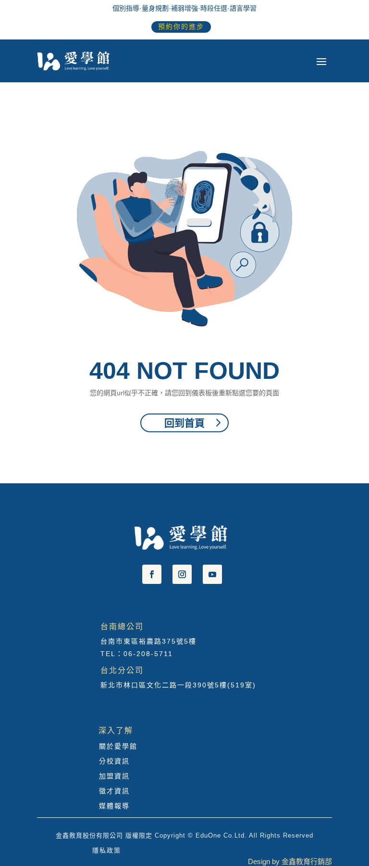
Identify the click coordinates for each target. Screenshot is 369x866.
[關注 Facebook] (151, 574)
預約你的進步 (181, 26)
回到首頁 (184, 422)
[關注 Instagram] (182, 574)
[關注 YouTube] (212, 574)
